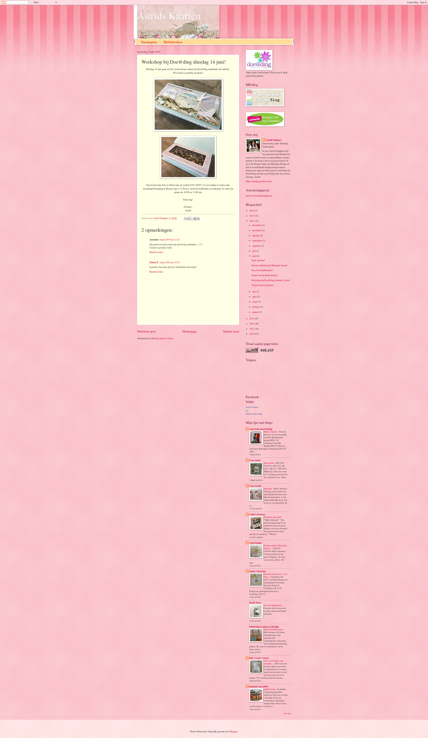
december (257, 225)
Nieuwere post (146, 331)
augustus (256, 245)
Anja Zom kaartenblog (260, 429)
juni (254, 255)
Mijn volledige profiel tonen (259, 181)
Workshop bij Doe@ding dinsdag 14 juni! (270, 280)
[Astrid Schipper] (247, 410)
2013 (252, 328)
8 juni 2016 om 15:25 (170, 262)
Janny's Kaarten (257, 571)
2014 (252, 323)
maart (255, 301)
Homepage (189, 331)
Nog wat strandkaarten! (262, 270)
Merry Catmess (271, 431)
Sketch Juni (269, 462)
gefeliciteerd (270, 689)
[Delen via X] (192, 218)
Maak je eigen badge (254, 414)
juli (254, 250)
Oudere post (231, 331)
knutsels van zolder (258, 686)
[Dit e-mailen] (185, 218)
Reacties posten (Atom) (162, 338)
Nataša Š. (154, 262)
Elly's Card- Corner (259, 658)
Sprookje (268, 488)
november (257, 230)
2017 (252, 215)
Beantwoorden (156, 252)
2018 (252, 210)
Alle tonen (287, 713)
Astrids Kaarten (169, 15)
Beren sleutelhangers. (274, 629)
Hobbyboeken (173, 42)
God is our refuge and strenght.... (273, 662)
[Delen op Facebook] (195, 218)
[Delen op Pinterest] (198, 218)
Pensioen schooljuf (273, 517)
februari (256, 306)
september (257, 240)
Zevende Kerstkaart (273, 605)
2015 (252, 318)
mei (254, 291)
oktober (256, 235)
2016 (252, 221)
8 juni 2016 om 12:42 (170, 239)
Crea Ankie (255, 460)
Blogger (234, 731)
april (254, 296)
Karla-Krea (255, 602)
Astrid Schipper (274, 140)
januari (255, 312)
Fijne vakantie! (258, 260)
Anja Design (255, 542)
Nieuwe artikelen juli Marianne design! (269, 265)
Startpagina (149, 42)
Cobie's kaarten (257, 514)
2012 (252, 333)
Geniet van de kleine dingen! (264, 275)
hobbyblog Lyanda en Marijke (264, 626)
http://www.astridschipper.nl (259, 195)
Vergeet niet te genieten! (262, 285)
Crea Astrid (255, 486)
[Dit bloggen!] (188, 218)
